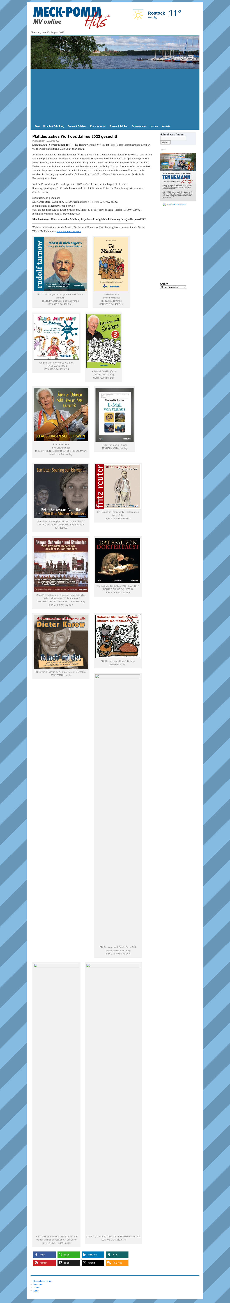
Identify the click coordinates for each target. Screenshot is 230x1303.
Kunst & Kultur (98, 126)
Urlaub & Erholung (53, 126)
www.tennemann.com (69, 231)
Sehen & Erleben (77, 126)
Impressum (38, 1284)
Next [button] (191, 219)
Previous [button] (164, 219)
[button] (44, 1254)
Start (37, 126)
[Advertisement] (115, 96)
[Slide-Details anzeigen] (179, 219)
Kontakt (166, 126)
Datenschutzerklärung (42, 1280)
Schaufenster (139, 126)
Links (35, 1290)
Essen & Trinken (119, 126)
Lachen (154, 126)
